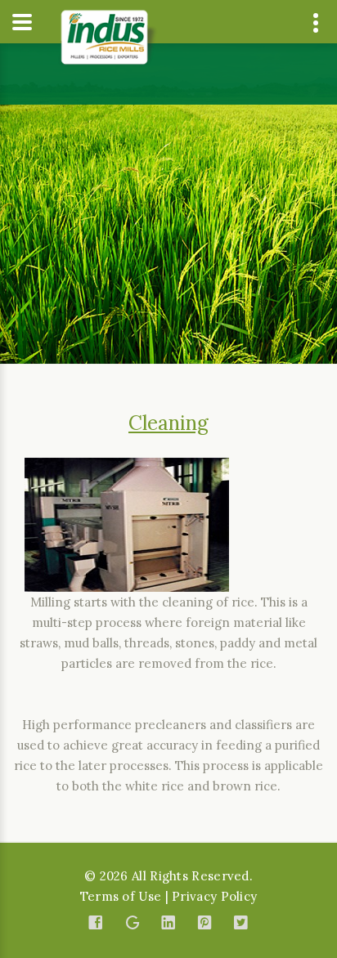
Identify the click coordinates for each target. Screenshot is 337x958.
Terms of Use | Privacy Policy (169, 896)
